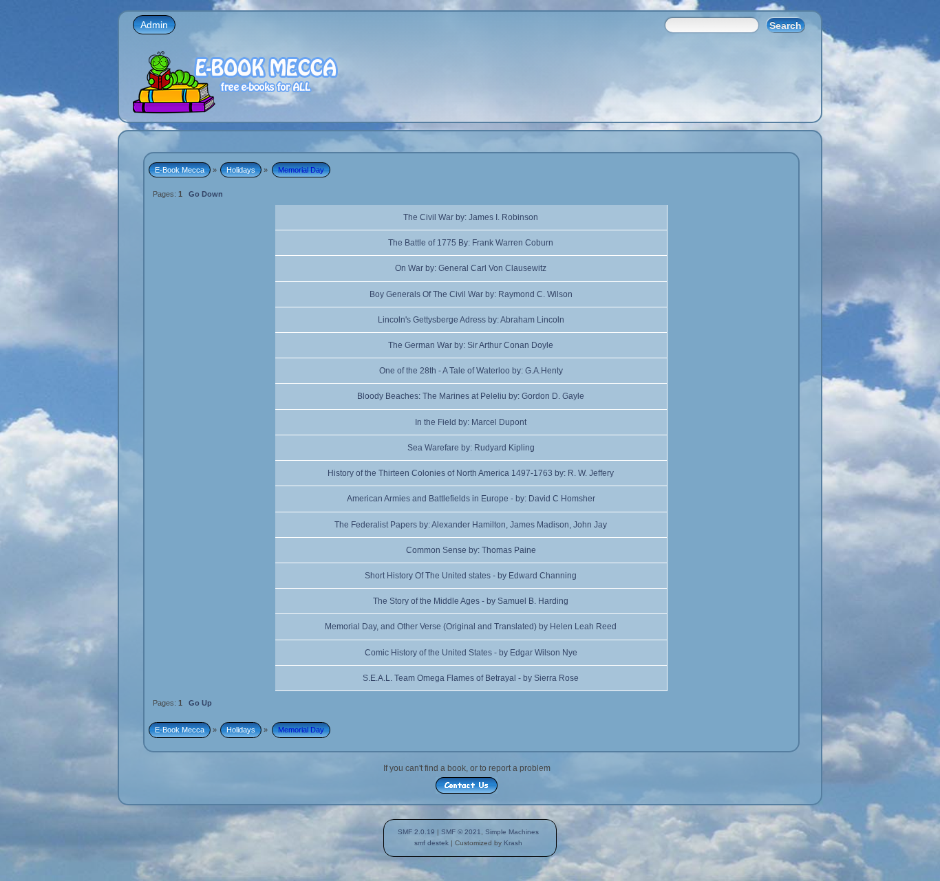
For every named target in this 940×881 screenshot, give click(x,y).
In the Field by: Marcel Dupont (470, 422)
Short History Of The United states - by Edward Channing (471, 575)
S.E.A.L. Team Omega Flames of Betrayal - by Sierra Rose (471, 678)
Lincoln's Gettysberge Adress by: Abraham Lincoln (471, 320)
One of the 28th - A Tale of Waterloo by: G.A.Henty (471, 371)
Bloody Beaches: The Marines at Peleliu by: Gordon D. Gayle (470, 396)
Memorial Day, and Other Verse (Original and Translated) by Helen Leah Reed (471, 626)
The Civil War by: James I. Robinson (470, 217)
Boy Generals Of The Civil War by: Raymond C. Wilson (471, 294)
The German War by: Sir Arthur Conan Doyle (470, 345)
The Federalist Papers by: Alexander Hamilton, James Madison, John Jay (470, 525)
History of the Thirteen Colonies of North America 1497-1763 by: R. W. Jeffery (471, 473)
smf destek (431, 843)
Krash (513, 843)
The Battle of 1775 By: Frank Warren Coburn (470, 243)
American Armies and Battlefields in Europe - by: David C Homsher (471, 498)
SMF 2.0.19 (416, 832)
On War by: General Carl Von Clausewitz (470, 268)
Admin (154, 24)
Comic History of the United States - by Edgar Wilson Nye (471, 652)
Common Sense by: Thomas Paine (471, 550)
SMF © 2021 (461, 832)
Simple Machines (512, 832)
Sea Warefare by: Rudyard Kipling (471, 448)
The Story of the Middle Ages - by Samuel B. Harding (470, 601)
